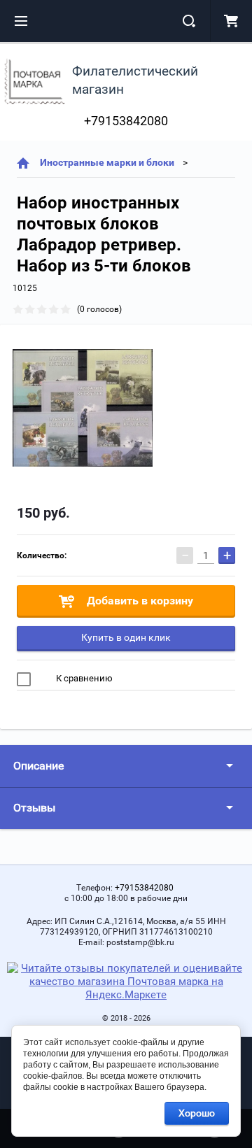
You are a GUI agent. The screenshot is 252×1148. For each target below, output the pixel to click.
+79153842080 (126, 120)
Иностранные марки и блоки (107, 162)
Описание (38, 765)
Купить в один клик (126, 637)
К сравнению (83, 678)
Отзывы (34, 807)
